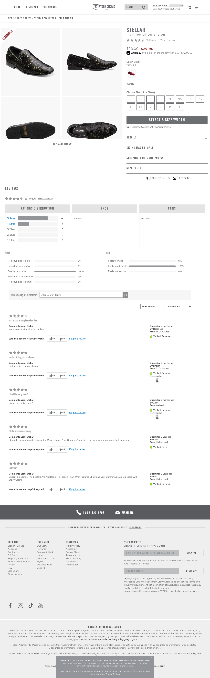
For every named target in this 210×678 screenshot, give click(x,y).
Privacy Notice (132, 663)
